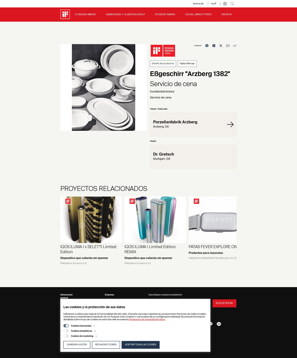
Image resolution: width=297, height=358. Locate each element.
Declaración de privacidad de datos (147, 320)
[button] (225, 3)
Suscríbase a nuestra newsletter (165, 295)
